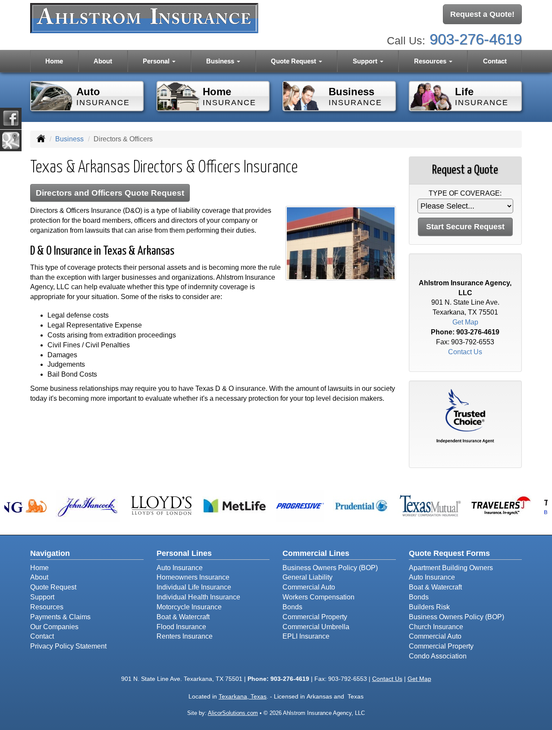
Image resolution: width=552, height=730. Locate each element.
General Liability (307, 577)
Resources (46, 607)
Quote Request (53, 587)
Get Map (465, 322)
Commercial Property (314, 617)
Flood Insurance (181, 626)
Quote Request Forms (449, 553)
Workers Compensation (318, 597)
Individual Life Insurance (194, 587)
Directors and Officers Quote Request (110, 192)
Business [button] (221, 61)
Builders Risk (429, 607)
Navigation (50, 553)
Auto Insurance (180, 567)
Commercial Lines (315, 553)
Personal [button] (157, 61)
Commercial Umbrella (315, 626)
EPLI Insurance (305, 636)
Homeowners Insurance (193, 577)
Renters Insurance (185, 636)
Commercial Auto (308, 587)
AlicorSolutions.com (233, 713)
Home (54, 61)
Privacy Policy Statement (68, 646)
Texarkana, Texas (243, 696)
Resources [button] (431, 61)
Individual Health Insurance (198, 597)
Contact (495, 61)
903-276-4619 (476, 39)
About (103, 61)
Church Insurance (436, 626)
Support (42, 597)
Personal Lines (184, 553)
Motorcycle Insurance (189, 607)
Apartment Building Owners (451, 567)
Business (69, 139)
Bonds (292, 607)
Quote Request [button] (294, 61)
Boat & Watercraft (183, 617)
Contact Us (465, 352)
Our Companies (54, 626)
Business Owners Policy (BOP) (330, 567)
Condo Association (438, 656)
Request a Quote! (482, 14)
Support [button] (366, 61)
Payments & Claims (60, 617)
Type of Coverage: (465, 193)
